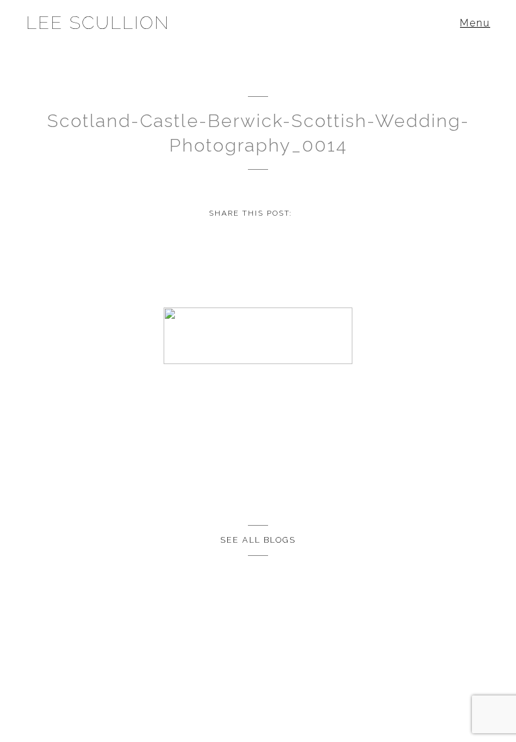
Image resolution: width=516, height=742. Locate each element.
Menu (475, 23)
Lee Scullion (98, 22)
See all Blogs (258, 540)
